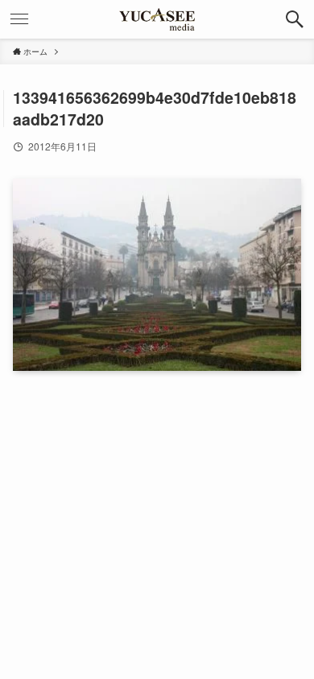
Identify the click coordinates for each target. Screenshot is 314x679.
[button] (294, 19)
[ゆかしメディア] (157, 19)
